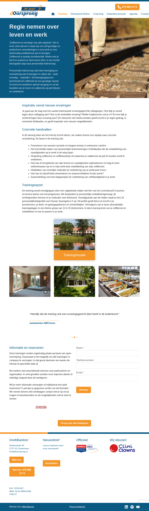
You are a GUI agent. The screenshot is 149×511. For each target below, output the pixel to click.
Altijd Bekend (28, 506)
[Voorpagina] (53, 14)
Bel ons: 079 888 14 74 (22, 472)
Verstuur (83, 390)
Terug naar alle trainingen (74, 423)
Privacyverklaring (77, 506)
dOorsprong (28, 10)
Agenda (41, 407)
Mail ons (16, 460)
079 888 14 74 (129, 7)
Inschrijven (51, 463)
